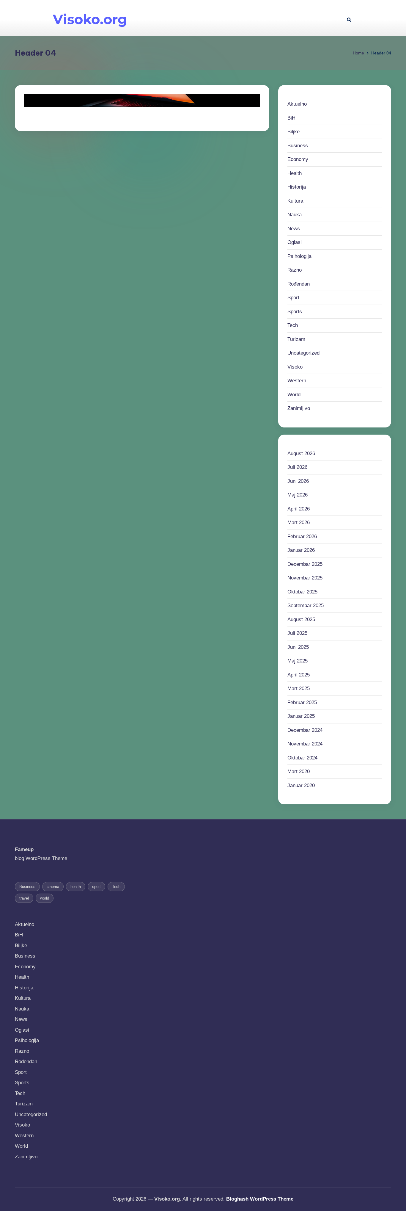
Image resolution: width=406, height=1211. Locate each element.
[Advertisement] (243, 18)
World (293, 394)
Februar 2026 (302, 536)
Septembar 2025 (305, 605)
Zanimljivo (298, 408)
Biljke (293, 131)
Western (296, 380)
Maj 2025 (297, 661)
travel (24, 898)
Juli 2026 (297, 467)
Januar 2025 (301, 716)
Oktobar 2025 (302, 592)
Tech (292, 325)
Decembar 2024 (304, 730)
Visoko (295, 367)
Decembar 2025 (304, 564)
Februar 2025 (302, 702)
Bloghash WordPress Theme (259, 1199)
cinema (53, 886)
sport (96, 886)
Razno (294, 270)
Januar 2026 (301, 550)
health (75, 886)
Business (297, 145)
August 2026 (301, 453)
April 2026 (298, 509)
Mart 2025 (298, 688)
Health (294, 173)
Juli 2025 (297, 633)
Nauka (294, 214)
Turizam (296, 339)
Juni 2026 (298, 481)
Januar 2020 (301, 785)
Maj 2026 (297, 495)
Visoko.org (90, 19)
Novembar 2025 (304, 578)
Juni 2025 (298, 647)
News (293, 228)
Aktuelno (297, 104)
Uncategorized (303, 353)
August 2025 (301, 619)
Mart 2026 (298, 522)
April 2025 (298, 675)
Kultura (295, 201)
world (44, 898)
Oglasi (294, 242)
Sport (293, 297)
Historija (296, 187)
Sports (294, 311)
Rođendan (298, 284)
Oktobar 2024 (302, 758)
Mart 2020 (298, 771)
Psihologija (299, 256)
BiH (291, 118)
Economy (297, 159)
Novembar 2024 (304, 744)
